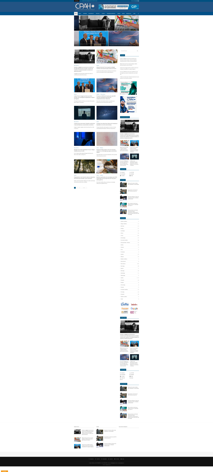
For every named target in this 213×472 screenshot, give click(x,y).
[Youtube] (137, 1)
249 (84, 187)
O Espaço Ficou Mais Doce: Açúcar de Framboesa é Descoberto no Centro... (123, 28)
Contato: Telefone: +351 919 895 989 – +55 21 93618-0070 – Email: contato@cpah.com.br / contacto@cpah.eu (106, 463)
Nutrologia (130, 270)
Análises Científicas (130, 221)
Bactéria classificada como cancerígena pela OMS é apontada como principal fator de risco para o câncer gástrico (107, 178)
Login (134, 13)
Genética (130, 254)
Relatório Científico (130, 296)
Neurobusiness (130, 261)
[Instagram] (134, 1)
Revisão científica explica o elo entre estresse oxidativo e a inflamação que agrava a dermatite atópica (107, 151)
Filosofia (130, 247)
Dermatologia (130, 237)
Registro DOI (128, 13)
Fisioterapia (130, 251)
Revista (119, 13)
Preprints (130, 287)
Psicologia (130, 291)
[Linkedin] (135, 1)
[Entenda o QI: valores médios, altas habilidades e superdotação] (123, 185)
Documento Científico (130, 240)
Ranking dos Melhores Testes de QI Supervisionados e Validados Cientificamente (133, 197)
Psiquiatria (130, 294)
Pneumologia (130, 284)
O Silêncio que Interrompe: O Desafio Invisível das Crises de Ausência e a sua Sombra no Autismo (84, 124)
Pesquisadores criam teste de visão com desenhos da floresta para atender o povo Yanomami (84, 177)
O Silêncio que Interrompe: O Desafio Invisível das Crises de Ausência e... (91, 29)
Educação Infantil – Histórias (130, 242)
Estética (130, 244)
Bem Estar (130, 226)
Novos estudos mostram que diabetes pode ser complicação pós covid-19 (133, 204)
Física (130, 249)
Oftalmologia (130, 275)
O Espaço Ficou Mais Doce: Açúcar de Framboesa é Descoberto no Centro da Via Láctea (107, 124)
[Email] (138, 1)
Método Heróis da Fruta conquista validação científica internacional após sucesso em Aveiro (106, 67)
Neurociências (130, 263)
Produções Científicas (111, 13)
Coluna (103, 13)
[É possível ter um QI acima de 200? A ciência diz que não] (123, 191)
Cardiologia (130, 230)
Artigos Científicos (130, 223)
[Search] (138, 13)
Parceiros (85, 13)
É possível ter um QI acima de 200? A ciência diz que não (133, 190)
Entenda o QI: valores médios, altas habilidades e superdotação (133, 184)
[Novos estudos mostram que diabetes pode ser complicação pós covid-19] (123, 205)
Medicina (130, 256)
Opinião (130, 277)
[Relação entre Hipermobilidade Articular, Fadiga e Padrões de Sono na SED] (88, 38)
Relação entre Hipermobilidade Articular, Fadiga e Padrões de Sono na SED (88, 44)
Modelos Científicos (130, 258)
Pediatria (130, 282)
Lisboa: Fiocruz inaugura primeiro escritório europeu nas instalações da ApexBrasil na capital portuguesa (84, 97)
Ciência (130, 233)
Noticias (130, 268)
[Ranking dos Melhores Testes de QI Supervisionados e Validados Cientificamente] (123, 198)
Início (76, 13)
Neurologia (130, 266)
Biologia (130, 228)
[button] (80, 1)
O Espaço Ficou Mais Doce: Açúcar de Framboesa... (89, 0)
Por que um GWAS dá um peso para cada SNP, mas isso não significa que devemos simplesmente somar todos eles (106, 97)
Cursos (123, 13)
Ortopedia (130, 280)
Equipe (79, 13)
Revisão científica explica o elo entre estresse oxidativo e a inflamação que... (121, 43)
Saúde (130, 298)
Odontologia (130, 273)
